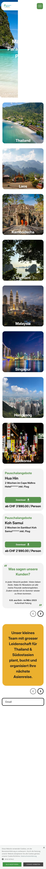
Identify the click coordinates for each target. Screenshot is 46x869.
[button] (23, 859)
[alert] (23, 857)
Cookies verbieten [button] (33, 864)
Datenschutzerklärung (29, 856)
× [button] (44, 848)
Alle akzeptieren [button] (12, 864)
